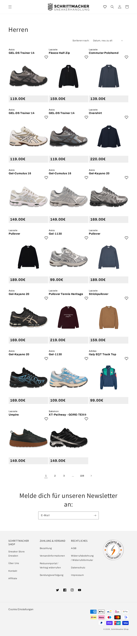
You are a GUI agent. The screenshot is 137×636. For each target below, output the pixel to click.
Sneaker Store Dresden (16, 553)
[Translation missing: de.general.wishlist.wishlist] (105, 6)
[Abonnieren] (95, 515)
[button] (112, 6)
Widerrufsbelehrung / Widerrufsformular (82, 558)
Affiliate (12, 578)
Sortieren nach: (81, 40)
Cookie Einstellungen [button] (20, 609)
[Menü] (10, 6)
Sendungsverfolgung (51, 575)
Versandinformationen (52, 556)
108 (82, 476)
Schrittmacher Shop (120, 629)
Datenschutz (78, 567)
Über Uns (13, 563)
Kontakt (12, 571)
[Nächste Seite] (91, 475)
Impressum (77, 575)
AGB (74, 548)
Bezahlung (46, 548)
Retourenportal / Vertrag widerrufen (50, 565)
